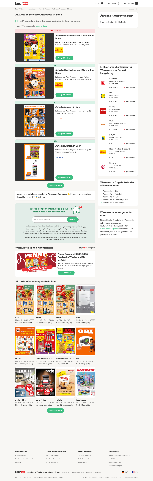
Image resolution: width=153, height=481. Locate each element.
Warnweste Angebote (109, 229)
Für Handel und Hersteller (25, 459)
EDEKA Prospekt (52, 456)
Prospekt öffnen (64, 58)
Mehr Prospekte (55, 185)
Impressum (93, 478)
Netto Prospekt (83, 459)
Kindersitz (122, 22)
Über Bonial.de (20, 456)
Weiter (72, 219)
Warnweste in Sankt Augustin (115, 200)
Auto (40, 9)
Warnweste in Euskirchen (113, 202)
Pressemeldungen (115, 466)
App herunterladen (116, 462)
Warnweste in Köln (110, 191)
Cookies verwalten (131, 478)
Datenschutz (104, 478)
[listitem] (25, 304)
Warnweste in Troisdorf (112, 194)
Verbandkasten (108, 22)
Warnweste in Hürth (111, 197)
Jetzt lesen (66, 273)
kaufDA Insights (114, 459)
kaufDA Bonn (20, 9)
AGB (120, 478)
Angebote (32, 9)
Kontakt (114, 478)
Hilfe (85, 478)
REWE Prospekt (52, 462)
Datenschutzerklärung (78, 234)
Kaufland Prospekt (53, 459)
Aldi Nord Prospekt (84, 456)
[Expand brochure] (34, 47)
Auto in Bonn (41, 26)
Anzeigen (132, 9)
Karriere (18, 462)
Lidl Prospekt (82, 462)
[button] (55, 45)
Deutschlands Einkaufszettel (119, 456)
